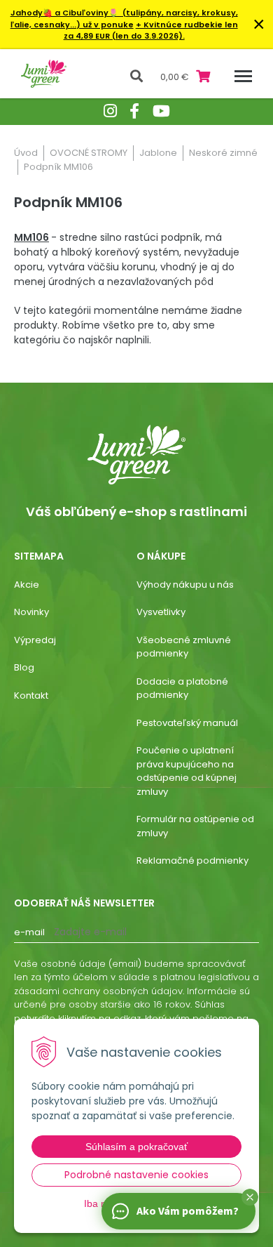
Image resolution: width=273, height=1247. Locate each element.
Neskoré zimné (223, 152)
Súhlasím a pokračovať (136, 1146)
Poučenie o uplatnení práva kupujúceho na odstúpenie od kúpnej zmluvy (186, 771)
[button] (249, 1197)
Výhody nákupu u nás (185, 584)
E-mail (29, 932)
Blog (24, 667)
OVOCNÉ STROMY (88, 152)
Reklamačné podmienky (192, 860)
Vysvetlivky (161, 612)
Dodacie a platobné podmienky (182, 688)
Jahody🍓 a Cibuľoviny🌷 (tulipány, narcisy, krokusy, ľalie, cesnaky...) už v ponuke (124, 18)
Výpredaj (35, 640)
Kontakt (31, 695)
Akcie (26, 584)
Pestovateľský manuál (187, 723)
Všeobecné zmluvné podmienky (183, 647)
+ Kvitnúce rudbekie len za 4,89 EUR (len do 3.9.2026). (151, 30)
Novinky (31, 612)
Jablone (158, 152)
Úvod (26, 152)
